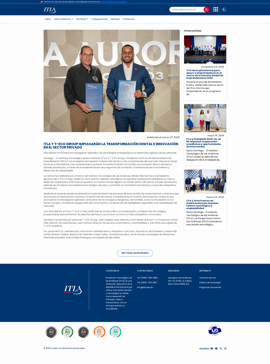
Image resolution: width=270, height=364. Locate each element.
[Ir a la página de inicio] (51, 9)
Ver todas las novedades (135, 253)
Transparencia (99, 19)
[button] (215, 10)
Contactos (128, 19)
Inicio (48, 19)
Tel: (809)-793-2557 (147, 282)
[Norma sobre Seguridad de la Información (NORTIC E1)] (99, 332)
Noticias (115, 19)
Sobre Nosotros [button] (62, 19)
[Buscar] (206, 9)
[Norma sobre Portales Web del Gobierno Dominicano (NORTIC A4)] (83, 332)
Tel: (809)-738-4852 (147, 277)
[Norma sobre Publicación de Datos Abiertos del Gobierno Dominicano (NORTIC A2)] (51, 332)
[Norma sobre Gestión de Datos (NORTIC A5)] (115, 332)
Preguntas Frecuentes (210, 287)
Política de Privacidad (209, 282)
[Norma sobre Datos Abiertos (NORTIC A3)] (67, 332)
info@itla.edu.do (145, 287)
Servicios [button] (81, 19)
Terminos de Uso (207, 277)
